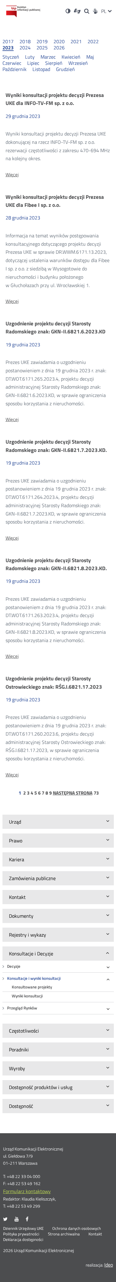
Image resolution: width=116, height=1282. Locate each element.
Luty (30, 57)
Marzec (48, 57)
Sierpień (53, 63)
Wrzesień (78, 63)
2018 (25, 41)
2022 (93, 41)
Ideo (108, 1264)
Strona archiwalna (64, 1234)
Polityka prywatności (21, 1234)
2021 (76, 41)
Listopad (41, 69)
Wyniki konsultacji (27, 996)
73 (96, 793)
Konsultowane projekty (32, 987)
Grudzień (65, 69)
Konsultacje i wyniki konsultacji (34, 978)
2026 (59, 47)
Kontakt (95, 1234)
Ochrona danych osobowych (76, 1228)
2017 (8, 41)
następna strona (72, 793)
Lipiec (33, 63)
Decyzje (13, 966)
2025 (42, 47)
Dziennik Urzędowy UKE (23, 1228)
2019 (42, 41)
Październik (14, 69)
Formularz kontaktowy (27, 1191)
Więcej (12, 174)
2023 (8, 48)
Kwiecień (71, 57)
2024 (25, 47)
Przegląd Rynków (22, 1008)
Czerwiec (11, 63)
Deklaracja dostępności (23, 1239)
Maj (90, 57)
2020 (59, 41)
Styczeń (10, 57)
